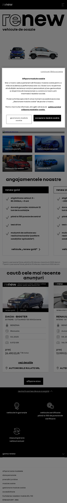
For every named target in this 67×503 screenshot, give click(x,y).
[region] (33, 98)
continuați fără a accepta (52, 71)
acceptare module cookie (47, 118)
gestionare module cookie (19, 119)
